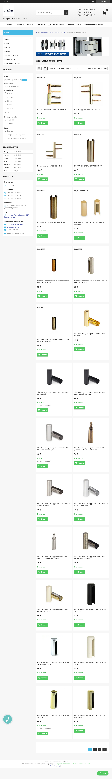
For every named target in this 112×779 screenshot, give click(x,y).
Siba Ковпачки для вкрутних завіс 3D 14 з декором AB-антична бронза (90, 449)
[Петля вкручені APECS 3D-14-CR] (91, 94)
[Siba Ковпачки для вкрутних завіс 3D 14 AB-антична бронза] (91, 541)
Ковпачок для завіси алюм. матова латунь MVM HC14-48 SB (53, 282)
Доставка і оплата (56, 24)
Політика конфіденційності (81, 764)
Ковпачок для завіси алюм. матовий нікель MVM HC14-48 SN (90, 282)
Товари (18, 24)
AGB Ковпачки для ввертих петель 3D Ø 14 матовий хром (53, 663)
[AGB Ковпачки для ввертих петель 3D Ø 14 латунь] (54, 700)
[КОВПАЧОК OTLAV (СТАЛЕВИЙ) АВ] (54, 207)
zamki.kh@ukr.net (13, 227)
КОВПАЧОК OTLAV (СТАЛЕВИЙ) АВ (51, 222)
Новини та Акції (74, 24)
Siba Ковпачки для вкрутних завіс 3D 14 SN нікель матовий (54, 504)
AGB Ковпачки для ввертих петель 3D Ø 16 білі (90, 663)
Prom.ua (67, 762)
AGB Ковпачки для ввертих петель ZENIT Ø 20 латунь (90, 716)
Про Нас (7, 47)
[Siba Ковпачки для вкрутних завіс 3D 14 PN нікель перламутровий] (54, 432)
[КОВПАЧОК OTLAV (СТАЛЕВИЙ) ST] (91, 150)
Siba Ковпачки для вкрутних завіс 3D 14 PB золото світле (52, 610)
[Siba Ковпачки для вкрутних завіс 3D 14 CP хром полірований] (91, 488)
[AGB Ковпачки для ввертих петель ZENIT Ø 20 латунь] (91, 700)
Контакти (41, 24)
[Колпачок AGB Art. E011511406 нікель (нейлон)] (91, 207)
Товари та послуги (46, 32)
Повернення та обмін (93, 24)
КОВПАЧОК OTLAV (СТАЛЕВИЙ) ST (88, 166)
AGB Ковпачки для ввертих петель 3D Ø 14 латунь (53, 716)
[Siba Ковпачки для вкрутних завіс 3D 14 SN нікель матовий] (54, 488)
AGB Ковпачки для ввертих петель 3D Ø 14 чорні (90, 610)
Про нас (30, 24)
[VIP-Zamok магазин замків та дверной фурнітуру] (8, 10)
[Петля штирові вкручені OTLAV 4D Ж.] (54, 94)
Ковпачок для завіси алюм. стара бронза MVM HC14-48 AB (53, 340)
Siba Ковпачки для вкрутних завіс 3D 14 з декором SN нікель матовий (53, 557)
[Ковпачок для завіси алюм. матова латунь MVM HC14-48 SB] (54, 265)
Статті (6, 43)
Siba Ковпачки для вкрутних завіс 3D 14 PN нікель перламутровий (52, 449)
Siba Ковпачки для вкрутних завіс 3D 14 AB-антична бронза (89, 557)
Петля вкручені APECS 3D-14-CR (87, 109)
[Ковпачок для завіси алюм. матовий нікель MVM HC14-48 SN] (91, 265)
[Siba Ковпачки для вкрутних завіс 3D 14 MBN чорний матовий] (91, 377)
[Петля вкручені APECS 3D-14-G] (54, 150)
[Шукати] (66, 12)
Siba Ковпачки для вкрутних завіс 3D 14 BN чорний (52, 393)
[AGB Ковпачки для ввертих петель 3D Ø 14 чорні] (91, 594)
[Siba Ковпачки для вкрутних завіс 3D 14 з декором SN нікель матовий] (54, 541)
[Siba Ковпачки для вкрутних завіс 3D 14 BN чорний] (54, 377)
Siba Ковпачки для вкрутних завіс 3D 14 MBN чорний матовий (89, 393)
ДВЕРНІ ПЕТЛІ (60, 32)
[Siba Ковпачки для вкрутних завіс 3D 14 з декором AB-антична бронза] (91, 432)
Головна (8, 24)
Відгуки (7, 51)
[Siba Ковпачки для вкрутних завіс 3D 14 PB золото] (91, 318)
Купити (44, 123)
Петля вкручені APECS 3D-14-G (49, 166)
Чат (104, 773)
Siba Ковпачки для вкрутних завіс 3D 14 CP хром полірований (91, 504)
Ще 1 (8, 113)
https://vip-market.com (15, 224)
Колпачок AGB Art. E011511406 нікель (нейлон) (89, 223)
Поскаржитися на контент (63, 764)
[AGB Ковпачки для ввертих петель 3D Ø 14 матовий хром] (54, 647)
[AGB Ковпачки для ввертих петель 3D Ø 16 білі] (91, 647)
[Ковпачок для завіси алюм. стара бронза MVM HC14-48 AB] (54, 324)
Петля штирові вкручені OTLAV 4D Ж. (52, 109)
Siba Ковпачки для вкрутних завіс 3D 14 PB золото (89, 335)
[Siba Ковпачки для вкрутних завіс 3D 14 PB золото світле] (54, 594)
